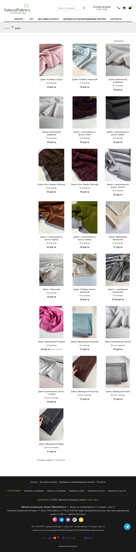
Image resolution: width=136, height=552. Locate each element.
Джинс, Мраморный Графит (51, 444)
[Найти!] (84, 8)
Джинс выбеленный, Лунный (118, 341)
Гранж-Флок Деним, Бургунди (84, 184)
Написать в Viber (76, 491)
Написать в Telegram (56, 491)
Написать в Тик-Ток (117, 491)
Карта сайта (92, 500)
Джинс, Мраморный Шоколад (84, 391)
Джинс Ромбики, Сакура (51, 79)
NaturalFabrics (44, 500)
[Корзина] (130, 8)
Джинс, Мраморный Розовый (51, 341)
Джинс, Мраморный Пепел (118, 391)
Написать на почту (96, 491)
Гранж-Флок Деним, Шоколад (51, 184)
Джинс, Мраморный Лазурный (84, 341)
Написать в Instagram (34, 491)
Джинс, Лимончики (51, 289)
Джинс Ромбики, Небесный (84, 79)
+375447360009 (14, 491)
